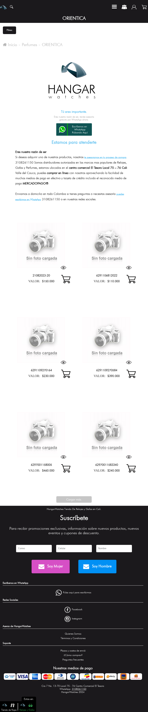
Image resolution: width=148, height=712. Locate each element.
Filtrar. (9, 30)
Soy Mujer (54, 566)
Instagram (77, 618)
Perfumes (29, 44)
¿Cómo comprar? (73, 655)
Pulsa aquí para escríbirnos (77, 592)
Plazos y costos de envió (73, 650)
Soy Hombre (101, 566)
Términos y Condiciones (73, 638)
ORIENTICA (52, 44)
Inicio (12, 44)
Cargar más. (74, 499)
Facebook (77, 609)
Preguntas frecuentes (73, 659)
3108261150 (79, 689)
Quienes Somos (73, 633)
